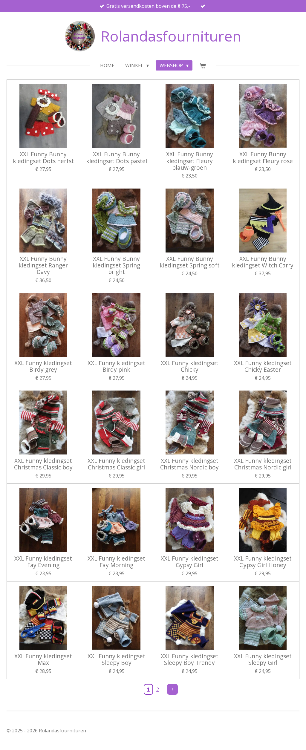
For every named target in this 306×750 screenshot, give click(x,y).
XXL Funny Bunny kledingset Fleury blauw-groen (189, 161)
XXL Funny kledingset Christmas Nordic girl (263, 464)
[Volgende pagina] (172, 689)
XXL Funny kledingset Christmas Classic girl (116, 464)
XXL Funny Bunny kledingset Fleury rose (263, 157)
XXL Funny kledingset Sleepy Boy (116, 659)
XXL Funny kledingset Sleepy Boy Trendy (189, 659)
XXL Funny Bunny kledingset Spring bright (116, 265)
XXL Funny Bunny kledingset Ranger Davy (43, 265)
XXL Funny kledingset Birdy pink (116, 366)
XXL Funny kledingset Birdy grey (43, 366)
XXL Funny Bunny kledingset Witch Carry (262, 262)
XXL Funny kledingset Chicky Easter (263, 366)
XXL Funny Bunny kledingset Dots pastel (116, 157)
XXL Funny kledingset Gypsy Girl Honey (263, 562)
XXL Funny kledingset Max (43, 659)
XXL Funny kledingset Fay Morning (116, 562)
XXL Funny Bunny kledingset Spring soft (190, 262)
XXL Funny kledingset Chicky (189, 366)
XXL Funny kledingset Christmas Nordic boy (189, 464)
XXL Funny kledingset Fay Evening (43, 562)
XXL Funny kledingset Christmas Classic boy (43, 464)
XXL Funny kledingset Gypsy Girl (189, 562)
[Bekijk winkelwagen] (202, 65)
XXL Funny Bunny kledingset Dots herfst (43, 157)
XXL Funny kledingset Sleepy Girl (263, 659)
